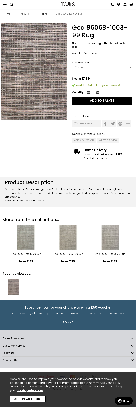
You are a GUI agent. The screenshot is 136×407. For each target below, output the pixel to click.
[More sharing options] (127, 123)
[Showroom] (118, 4)
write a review (108, 140)
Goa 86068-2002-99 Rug (68, 254)
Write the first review (84, 53)
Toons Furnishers (68, 4)
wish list (85, 123)
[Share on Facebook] (105, 123)
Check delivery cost (96, 158)
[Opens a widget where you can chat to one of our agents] (123, 401)
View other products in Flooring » (24, 200)
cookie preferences (30, 390)
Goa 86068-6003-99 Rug (110, 254)
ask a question (84, 140)
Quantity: (78, 92)
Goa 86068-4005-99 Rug (26, 254)
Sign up (68, 321)
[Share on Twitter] (112, 123)
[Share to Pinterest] (120, 123)
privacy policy (41, 386)
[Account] (125, 4)
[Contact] (112, 4)
